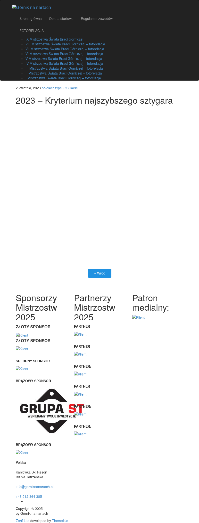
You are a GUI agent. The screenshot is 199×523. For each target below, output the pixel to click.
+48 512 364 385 (29, 496)
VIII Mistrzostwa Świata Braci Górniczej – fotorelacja (65, 44)
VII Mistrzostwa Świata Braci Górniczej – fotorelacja (64, 48)
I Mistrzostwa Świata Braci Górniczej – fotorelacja (63, 77)
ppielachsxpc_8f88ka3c (60, 87)
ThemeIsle (60, 520)
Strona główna (30, 18)
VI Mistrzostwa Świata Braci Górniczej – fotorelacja (64, 53)
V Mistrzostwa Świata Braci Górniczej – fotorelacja (63, 58)
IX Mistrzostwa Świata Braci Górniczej (54, 39)
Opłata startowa (61, 18)
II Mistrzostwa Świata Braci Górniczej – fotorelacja (63, 73)
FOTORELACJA (31, 30)
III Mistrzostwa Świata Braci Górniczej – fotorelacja (64, 68)
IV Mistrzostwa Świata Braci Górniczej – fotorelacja (64, 63)
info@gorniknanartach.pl (34, 486)
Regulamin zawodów (97, 18)
